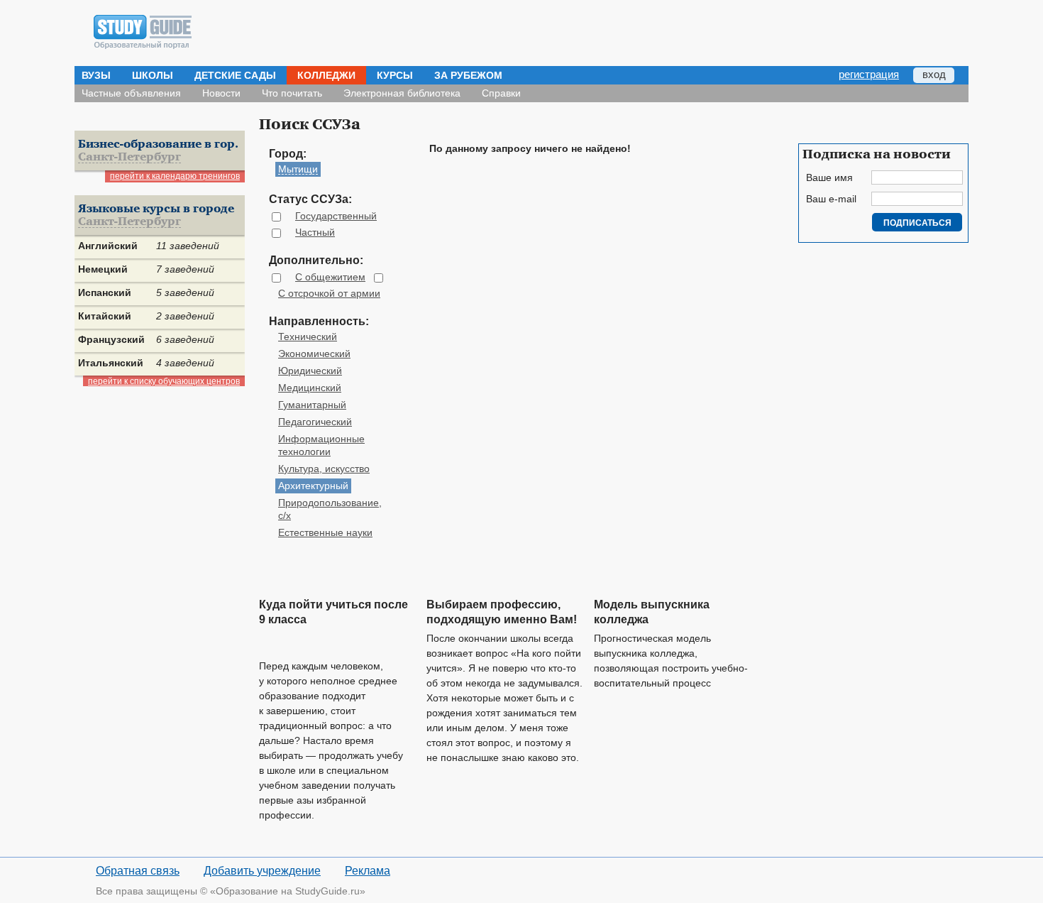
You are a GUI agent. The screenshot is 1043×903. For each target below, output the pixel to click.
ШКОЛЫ (152, 75)
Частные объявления (131, 93)
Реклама (367, 871)
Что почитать (292, 93)
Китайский (104, 316)
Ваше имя (829, 177)
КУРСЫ (395, 75)
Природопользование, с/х (330, 509)
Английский (108, 245)
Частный (315, 232)
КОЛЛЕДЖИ (326, 75)
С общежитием (330, 277)
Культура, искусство (324, 468)
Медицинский (309, 387)
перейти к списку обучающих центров (164, 381)
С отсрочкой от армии (329, 293)
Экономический (314, 353)
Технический (307, 336)
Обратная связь (138, 871)
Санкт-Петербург (129, 157)
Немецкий (103, 269)
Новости (221, 93)
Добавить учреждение (262, 871)
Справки (501, 93)
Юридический (310, 370)
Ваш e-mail (831, 198)
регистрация (869, 74)
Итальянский (110, 362)
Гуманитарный (312, 404)
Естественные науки (325, 532)
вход (934, 74)
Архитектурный (313, 485)
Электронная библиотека (401, 93)
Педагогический (315, 421)
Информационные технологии (321, 445)
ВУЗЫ (96, 75)
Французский (111, 339)
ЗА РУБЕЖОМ (468, 75)
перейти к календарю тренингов (175, 176)
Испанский (104, 292)
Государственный (336, 215)
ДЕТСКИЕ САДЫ (235, 75)
